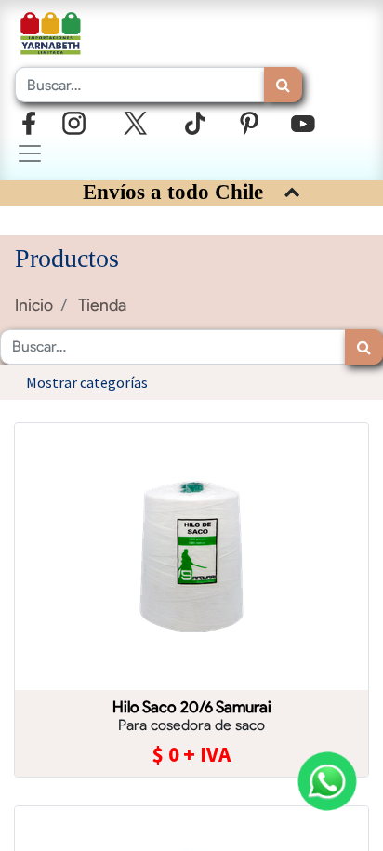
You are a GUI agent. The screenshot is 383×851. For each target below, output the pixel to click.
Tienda (102, 304)
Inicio (34, 304)
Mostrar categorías (87, 382)
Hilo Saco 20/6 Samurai (191, 707)
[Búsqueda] (283, 84)
